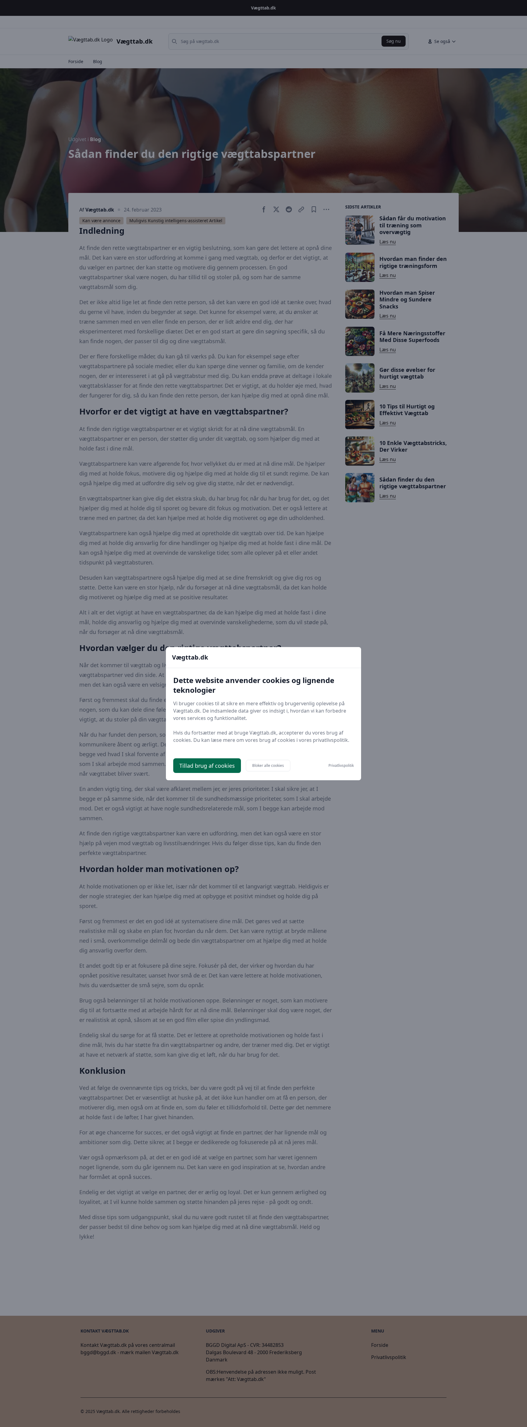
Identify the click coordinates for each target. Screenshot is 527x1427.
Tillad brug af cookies (207, 765)
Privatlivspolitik (341, 765)
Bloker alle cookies (268, 765)
